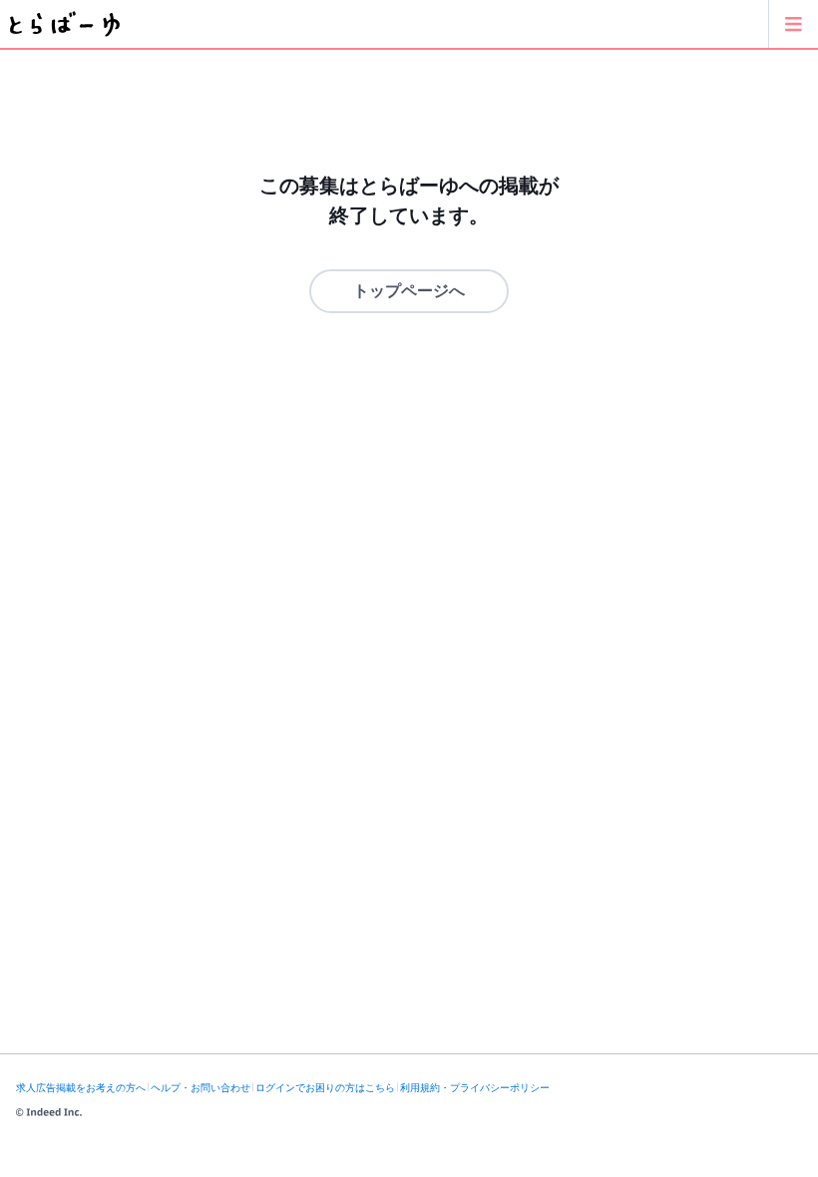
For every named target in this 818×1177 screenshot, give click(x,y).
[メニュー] (793, 24)
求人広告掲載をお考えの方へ (81, 1087)
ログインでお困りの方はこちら (325, 1087)
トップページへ (409, 290)
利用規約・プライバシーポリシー (475, 1087)
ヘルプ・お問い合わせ (200, 1087)
